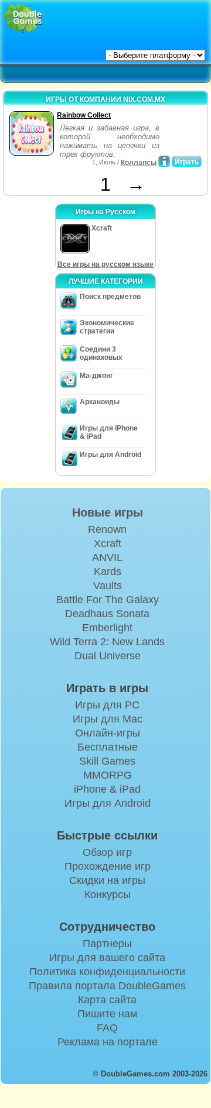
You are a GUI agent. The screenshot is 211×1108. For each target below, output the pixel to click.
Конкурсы (107, 894)
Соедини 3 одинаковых (101, 353)
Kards (107, 571)
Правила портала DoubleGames (107, 986)
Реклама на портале (107, 1042)
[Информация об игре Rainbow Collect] (164, 161)
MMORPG (107, 775)
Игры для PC (107, 705)
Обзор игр (107, 852)
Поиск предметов (110, 297)
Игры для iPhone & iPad (109, 432)
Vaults (107, 585)
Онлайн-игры (107, 733)
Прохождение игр (107, 866)
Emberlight (107, 628)
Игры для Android (110, 454)
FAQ (107, 1028)
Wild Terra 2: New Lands (107, 642)
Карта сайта (107, 1000)
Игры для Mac (107, 719)
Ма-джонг (96, 375)
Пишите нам (107, 1014)
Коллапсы (138, 163)
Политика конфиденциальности (107, 972)
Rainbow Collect (84, 115)
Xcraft (107, 543)
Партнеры (107, 943)
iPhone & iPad (107, 789)
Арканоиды (100, 402)
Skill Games (107, 761)
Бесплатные (107, 747)
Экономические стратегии (107, 327)
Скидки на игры (107, 880)
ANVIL (107, 557)
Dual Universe (107, 656)
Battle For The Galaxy (107, 599)
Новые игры (107, 512)
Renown (107, 529)
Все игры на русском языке (105, 264)
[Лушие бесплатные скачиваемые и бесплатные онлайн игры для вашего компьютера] (23, 19)
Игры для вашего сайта (107, 958)
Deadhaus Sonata (107, 614)
